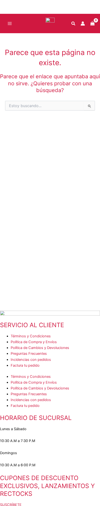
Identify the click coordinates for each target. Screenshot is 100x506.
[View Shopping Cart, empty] (92, 23)
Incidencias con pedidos (31, 359)
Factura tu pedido (25, 365)
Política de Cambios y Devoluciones (40, 348)
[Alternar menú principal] (10, 23)
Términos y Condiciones (31, 336)
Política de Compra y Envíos (34, 342)
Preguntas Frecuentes (29, 353)
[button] (73, 24)
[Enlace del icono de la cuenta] (83, 23)
